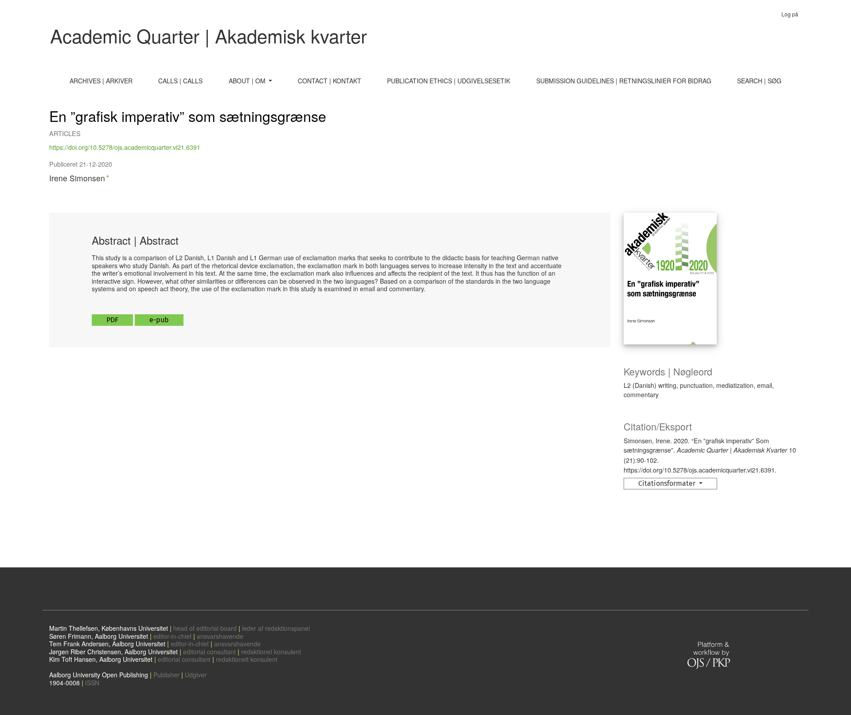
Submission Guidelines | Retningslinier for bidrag (623, 80)
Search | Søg (759, 80)
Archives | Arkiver (101, 80)
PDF (112, 320)
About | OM (248, 80)
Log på (789, 14)
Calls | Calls (180, 80)
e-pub (159, 320)
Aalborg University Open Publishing (98, 674)
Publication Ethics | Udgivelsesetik (448, 80)
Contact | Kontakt (329, 80)
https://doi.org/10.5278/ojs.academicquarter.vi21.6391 (124, 147)
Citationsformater (667, 483)
